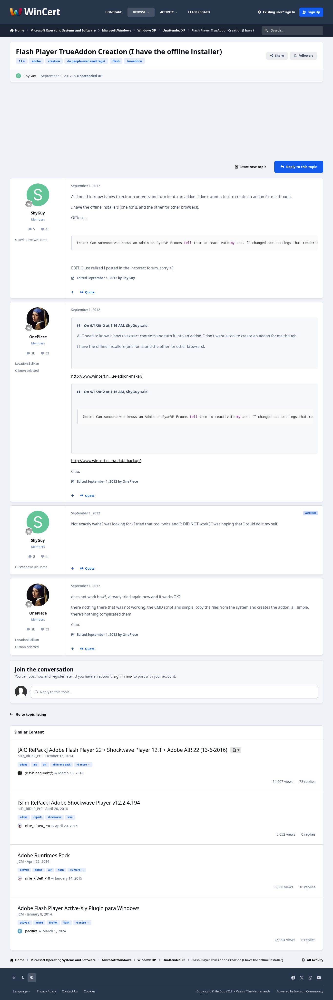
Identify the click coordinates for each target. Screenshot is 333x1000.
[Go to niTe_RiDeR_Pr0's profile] (20, 825)
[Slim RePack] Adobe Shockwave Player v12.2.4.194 (79, 802)
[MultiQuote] (72, 292)
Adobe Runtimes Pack (44, 855)
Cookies (89, 991)
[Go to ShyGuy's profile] (18, 75)
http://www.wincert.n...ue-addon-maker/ (107, 376)
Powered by (299, 991)
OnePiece (38, 337)
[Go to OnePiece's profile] (38, 318)
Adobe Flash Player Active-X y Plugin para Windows (78, 908)
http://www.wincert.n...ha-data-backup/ (106, 460)
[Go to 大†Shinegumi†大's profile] (20, 773)
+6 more (82, 764)
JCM (21, 861)
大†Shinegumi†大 (39, 773)
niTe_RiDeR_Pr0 (30, 756)
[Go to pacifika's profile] (20, 931)
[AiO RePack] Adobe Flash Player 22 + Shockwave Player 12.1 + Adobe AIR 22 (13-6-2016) (122, 749)
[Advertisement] (166, 121)
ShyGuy (30, 76)
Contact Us (70, 991)
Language (20, 991)
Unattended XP (89, 76)
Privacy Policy (46, 991)
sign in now (123, 676)
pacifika (31, 931)
